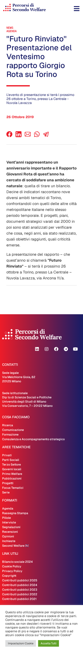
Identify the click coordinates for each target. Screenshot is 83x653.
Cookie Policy (11, 566)
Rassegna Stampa (15, 513)
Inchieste (8, 541)
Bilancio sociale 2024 (17, 562)
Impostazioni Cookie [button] (20, 643)
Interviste (9, 522)
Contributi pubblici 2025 (19, 580)
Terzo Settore (11, 464)
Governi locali (11, 469)
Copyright (9, 576)
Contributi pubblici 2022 (19, 594)
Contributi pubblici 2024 (19, 585)
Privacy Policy (12, 571)
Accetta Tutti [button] (48, 643)
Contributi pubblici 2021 (19, 599)
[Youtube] (75, 349)
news (9, 28)
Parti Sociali (10, 460)
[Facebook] (9, 136)
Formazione (10, 434)
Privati (7, 455)
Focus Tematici (12, 488)
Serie (6, 492)
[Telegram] (66, 349)
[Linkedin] (37, 349)
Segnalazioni (11, 527)
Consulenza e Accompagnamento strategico (33, 439)
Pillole (6, 518)
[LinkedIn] (18, 136)
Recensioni (10, 532)
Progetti (7, 483)
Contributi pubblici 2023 (19, 590)
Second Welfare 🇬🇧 (15, 546)
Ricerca (7, 425)
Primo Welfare (12, 474)
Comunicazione (13, 430)
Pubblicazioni (11, 478)
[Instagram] (46, 349)
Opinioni (8, 536)
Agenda (11, 31)
